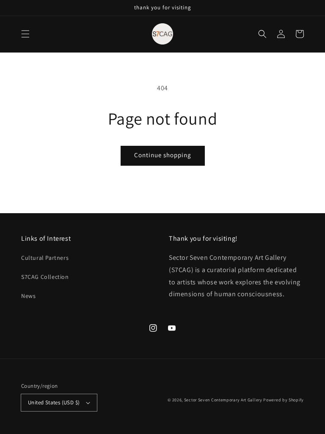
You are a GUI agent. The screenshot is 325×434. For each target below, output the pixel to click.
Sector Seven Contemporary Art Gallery (223, 400)
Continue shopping (162, 155)
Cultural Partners (45, 258)
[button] (25, 34)
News (28, 296)
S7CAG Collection (45, 277)
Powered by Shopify (283, 400)
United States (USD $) (54, 402)
